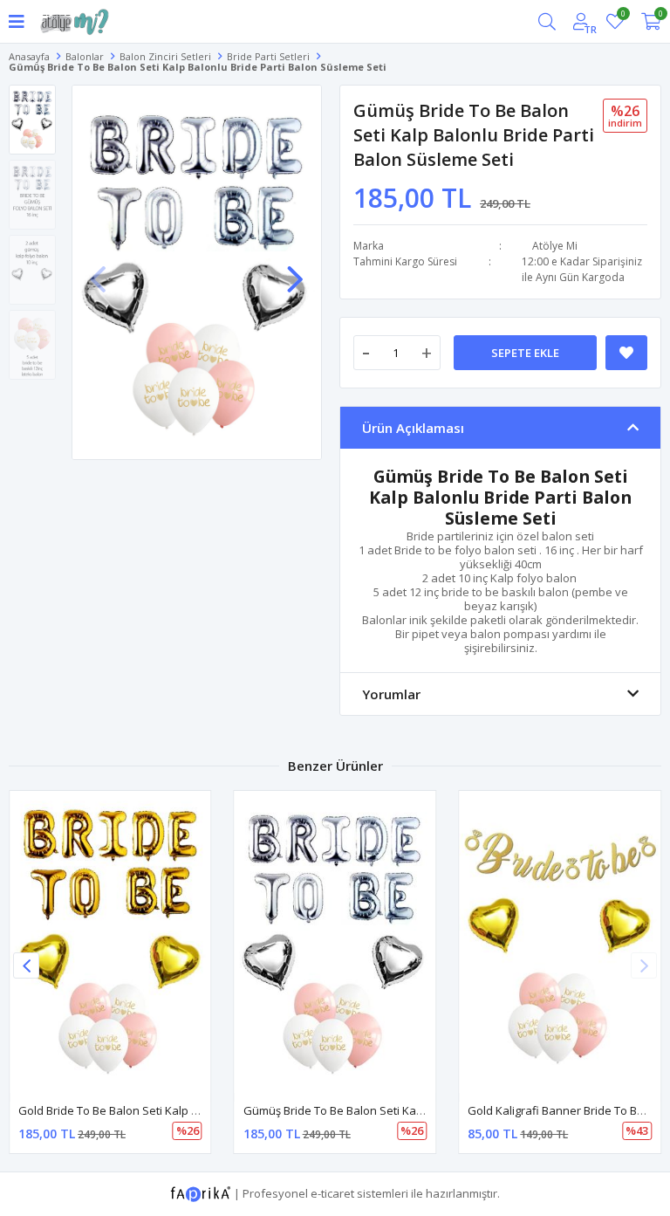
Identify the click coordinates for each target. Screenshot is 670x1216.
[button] (294, 270)
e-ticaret (332, 1192)
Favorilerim (622, 16)
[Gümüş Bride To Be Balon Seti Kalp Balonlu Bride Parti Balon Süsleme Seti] (335, 942)
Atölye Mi (555, 245)
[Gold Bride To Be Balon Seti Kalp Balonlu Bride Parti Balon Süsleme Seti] (110, 942)
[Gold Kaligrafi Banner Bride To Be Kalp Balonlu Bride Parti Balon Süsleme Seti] (559, 942)
